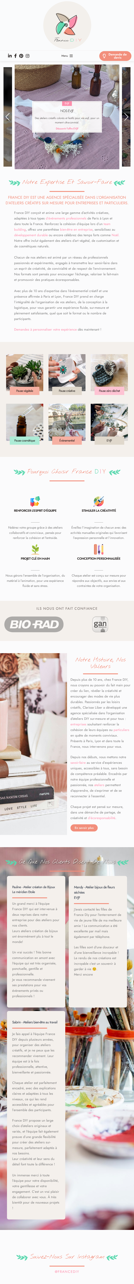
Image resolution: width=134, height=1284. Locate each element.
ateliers (99, 785)
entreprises (78, 724)
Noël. (116, 235)
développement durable (31, 235)
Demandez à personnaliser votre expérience (45, 329)
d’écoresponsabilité (101, 818)
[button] (7, 117)
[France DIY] (67, 25)
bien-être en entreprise (76, 229)
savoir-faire (78, 762)
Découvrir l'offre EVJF (67, 128)
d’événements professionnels (66, 218)
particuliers (121, 729)
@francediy (67, 1271)
